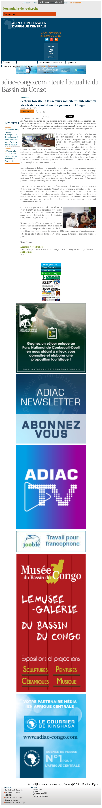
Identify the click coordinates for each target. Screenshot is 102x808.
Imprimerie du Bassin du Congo (15, 802)
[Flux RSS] (56, 40)
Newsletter (36, 791)
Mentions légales (90, 784)
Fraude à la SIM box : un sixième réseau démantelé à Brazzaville (11, 156)
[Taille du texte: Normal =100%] (40, 111)
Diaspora (29, 66)
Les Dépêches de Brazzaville (14, 790)
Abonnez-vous (37, 789)
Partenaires (42, 784)
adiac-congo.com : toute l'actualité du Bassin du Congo (49, 85)
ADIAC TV (8, 795)
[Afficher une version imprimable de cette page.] (44, 111)
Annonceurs (56, 784)
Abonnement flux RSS (40, 793)
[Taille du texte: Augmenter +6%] (36, 111)
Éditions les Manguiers (12, 800)
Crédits (76, 784)
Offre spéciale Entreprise (40, 797)
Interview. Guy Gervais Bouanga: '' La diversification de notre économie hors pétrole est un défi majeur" (12, 137)
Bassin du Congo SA (12, 66)
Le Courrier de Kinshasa (12, 792)
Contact (68, 784)
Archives (41, 66)
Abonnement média (39, 795)
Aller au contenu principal (51, 2)
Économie (8, 127)
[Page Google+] (51, 40)
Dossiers (53, 66)
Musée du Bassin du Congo (13, 797)
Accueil (32, 784)
